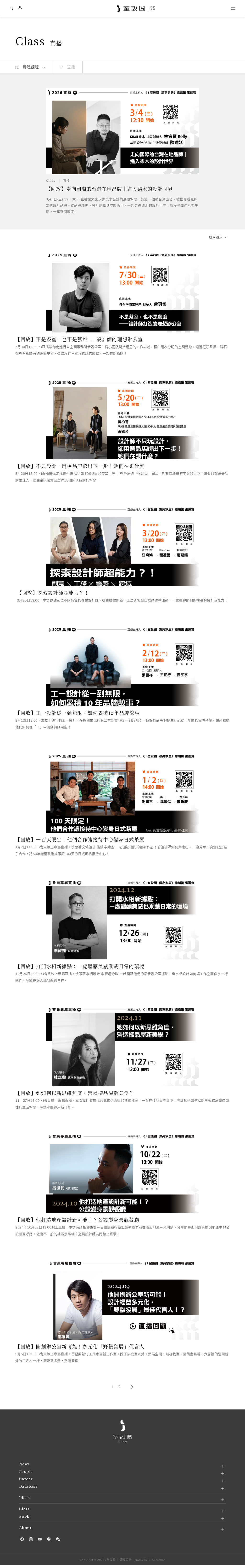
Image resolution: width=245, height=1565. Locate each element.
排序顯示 (216, 237)
